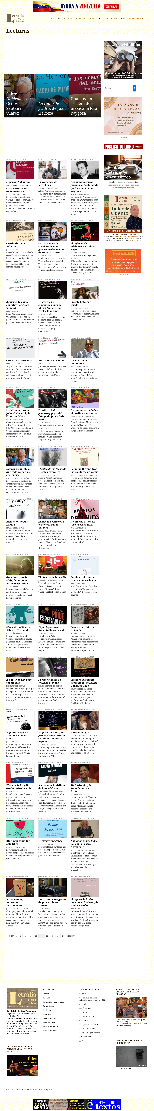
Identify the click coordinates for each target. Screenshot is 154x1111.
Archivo (83, 1012)
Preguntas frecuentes (89, 1024)
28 (63, 936)
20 (36, 936)
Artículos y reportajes (53, 1002)
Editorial (47, 994)
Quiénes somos (86, 1008)
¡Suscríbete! (85, 1037)
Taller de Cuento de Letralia (125, 236)
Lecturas (47, 1014)
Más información (136, 240)
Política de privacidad (89, 1033)
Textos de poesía (51, 1030)
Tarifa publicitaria (93, 999)
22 (47, 936)
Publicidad (80, 18)
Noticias (47, 1010)
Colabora (83, 1020)
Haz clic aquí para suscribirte (123, 188)
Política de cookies (88, 1028)
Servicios (93, 18)
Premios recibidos (88, 1016)
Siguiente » (72, 936)
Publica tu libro (135, 18)
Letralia (52, 18)
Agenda (46, 998)
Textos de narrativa (52, 1026)
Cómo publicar (110, 18)
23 (52, 936)
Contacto (83, 994)
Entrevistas (48, 1006)
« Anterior (12, 936)
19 (31, 936)
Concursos (67, 18)
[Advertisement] (52, 54)
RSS (81, 1041)
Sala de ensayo (50, 1022)
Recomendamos (50, 1018)
